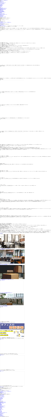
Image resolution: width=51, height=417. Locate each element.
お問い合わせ (1, 24)
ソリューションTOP (2, 3)
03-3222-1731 (2, 395)
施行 (0, 7)
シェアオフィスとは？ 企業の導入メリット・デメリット (6, 305)
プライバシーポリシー (2, 23)
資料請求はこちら (9, 22)
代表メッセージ (1, 409)
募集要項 (1, 12)
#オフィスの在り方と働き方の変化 (3, 264)
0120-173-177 (1, 21)
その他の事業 (1, 398)
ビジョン (1, 410)
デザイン (1, 6)
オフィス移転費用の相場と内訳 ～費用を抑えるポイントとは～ (7, 279)
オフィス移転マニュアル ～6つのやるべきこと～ (5, 248)
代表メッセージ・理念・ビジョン (3, 14)
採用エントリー (1, 406)
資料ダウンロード (2, 25)
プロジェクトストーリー (2, 405)
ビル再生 (1, 4)
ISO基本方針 (1, 415)
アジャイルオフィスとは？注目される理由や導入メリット (6, 292)
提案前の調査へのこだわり (3, 9)
